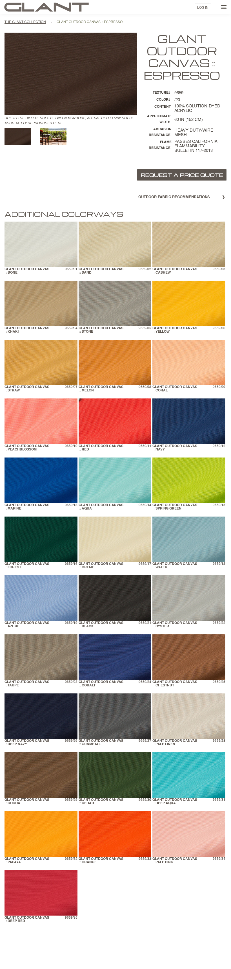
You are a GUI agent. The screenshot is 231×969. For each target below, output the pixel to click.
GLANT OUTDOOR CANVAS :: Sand (101, 271)
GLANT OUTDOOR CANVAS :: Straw (27, 389)
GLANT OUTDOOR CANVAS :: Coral (174, 389)
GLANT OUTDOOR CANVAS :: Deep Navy (27, 742)
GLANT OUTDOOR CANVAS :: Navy (174, 448)
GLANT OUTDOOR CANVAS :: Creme (101, 565)
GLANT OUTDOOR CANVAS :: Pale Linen (174, 742)
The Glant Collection (25, 21)
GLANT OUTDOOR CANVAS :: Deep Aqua (174, 801)
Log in (202, 7)
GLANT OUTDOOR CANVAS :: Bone (27, 271)
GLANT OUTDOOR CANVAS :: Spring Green (174, 507)
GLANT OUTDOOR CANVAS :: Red (101, 448)
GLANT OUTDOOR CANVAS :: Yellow (174, 330)
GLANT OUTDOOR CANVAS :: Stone (101, 330)
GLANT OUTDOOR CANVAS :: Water (174, 565)
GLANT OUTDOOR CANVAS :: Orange (101, 860)
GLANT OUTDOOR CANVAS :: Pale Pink (174, 860)
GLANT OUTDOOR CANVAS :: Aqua (101, 507)
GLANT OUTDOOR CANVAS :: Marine (27, 507)
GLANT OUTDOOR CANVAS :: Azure (27, 624)
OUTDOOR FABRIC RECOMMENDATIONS (174, 196)
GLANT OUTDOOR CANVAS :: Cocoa (27, 801)
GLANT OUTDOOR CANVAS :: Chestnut (174, 684)
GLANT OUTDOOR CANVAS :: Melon (101, 389)
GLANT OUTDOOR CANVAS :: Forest (27, 565)
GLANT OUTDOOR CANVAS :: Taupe (27, 684)
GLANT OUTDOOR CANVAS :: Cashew (174, 271)
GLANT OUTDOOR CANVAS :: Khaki (27, 330)
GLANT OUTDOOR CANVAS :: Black (101, 624)
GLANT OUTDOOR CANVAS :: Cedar (101, 801)
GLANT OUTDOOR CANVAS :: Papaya (27, 860)
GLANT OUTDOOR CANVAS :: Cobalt (101, 684)
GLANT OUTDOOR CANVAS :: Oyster (174, 624)
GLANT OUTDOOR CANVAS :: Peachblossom (27, 448)
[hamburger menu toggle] (224, 7)
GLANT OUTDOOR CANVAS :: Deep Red (27, 919)
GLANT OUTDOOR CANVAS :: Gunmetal (101, 742)
